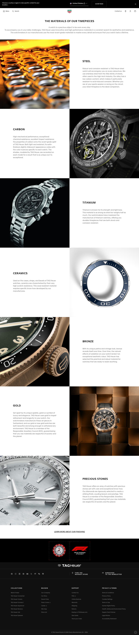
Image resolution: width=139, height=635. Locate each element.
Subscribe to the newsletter (113, 573)
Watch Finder (15, 592)
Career (43, 605)
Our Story (44, 596)
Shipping (74, 605)
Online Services (76, 599)
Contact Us (75, 592)
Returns (74, 609)
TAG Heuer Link (15, 612)
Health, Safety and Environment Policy (114, 609)
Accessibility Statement (109, 618)
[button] (130, 11)
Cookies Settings (107, 599)
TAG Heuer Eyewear (17, 615)
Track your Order (77, 618)
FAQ (73, 596)
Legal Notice (106, 615)
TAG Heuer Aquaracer (17, 605)
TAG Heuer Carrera (16, 599)
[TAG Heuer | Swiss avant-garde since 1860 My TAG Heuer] (69, 565)
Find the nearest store (81, 573)
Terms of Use (106, 602)
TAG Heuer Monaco (17, 609)
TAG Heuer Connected (17, 596)
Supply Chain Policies (108, 612)
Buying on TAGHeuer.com (79, 612)
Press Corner (45, 602)
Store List (44, 612)
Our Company (45, 592)
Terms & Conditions (108, 592)
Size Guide (75, 615)
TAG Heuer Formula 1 (17, 602)
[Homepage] (69, 11)
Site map (44, 609)
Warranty (74, 602)
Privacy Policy (106, 596)
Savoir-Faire (45, 599)
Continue (101, 4)
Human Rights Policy (108, 605)
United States (78, 3)
